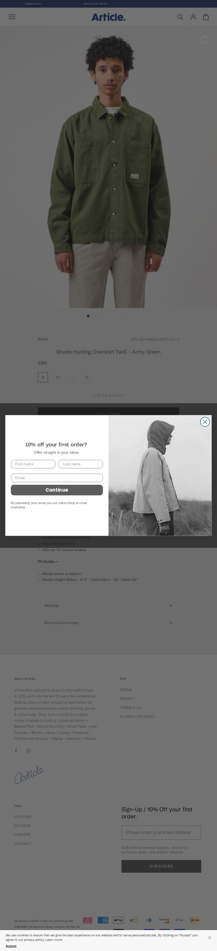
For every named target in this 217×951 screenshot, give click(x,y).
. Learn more (53, 940)
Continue (56, 490)
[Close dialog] (205, 422)
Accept (11, 946)
